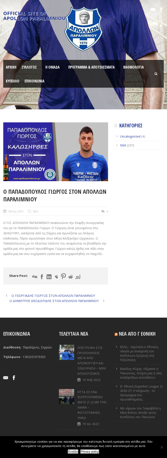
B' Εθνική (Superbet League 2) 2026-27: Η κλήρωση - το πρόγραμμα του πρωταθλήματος (141, 392)
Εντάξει (73, 451)
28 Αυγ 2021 (16, 211)
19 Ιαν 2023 (90, 424)
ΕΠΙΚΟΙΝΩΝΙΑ (34, 81)
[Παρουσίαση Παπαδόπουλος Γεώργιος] (55, 151)
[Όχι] (161, 447)
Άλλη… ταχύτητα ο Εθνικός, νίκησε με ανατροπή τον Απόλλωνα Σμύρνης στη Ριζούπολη (139, 353)
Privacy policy (90, 451)
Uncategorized (130, 136)
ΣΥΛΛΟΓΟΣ (29, 67)
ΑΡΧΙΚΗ (11, 67)
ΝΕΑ (35, 211)
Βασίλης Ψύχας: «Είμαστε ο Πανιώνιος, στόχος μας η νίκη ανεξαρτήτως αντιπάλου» (141, 373)
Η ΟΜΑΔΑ (52, 67)
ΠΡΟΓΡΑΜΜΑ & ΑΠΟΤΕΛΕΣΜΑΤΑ (91, 67)
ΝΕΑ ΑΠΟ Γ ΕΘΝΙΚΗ (137, 333)
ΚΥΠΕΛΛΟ (12, 81)
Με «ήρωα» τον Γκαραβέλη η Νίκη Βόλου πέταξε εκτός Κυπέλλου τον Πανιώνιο (140, 412)
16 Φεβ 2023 (91, 380)
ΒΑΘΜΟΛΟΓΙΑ (133, 67)
